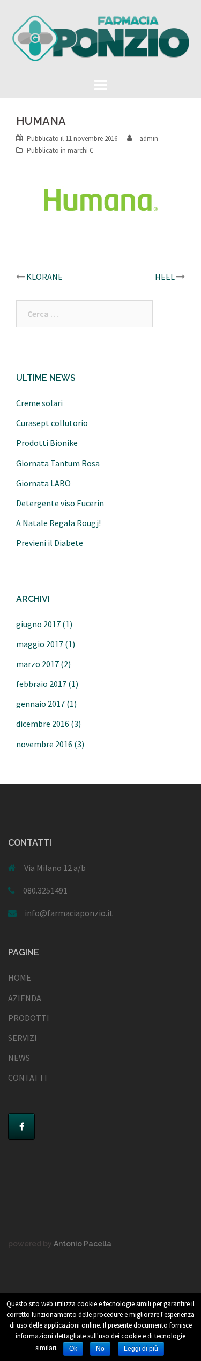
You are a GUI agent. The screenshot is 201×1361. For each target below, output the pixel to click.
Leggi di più (141, 1348)
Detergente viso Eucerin (60, 503)
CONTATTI (27, 1077)
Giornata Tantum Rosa (58, 463)
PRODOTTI (28, 1017)
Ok (73, 1348)
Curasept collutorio (52, 422)
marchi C (81, 150)
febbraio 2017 (41, 683)
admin (148, 138)
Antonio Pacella (82, 1243)
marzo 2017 (37, 663)
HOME (19, 977)
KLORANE (44, 276)
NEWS (19, 1057)
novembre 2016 (44, 744)
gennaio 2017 (40, 703)
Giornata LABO (43, 483)
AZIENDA (24, 998)
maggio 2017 (39, 644)
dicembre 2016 (42, 723)
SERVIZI (22, 1037)
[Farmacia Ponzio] (100, 36)
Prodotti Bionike (47, 442)
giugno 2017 (38, 624)
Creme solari (39, 403)
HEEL (165, 276)
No (100, 1348)
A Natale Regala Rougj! (58, 523)
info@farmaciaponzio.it (69, 913)
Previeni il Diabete (49, 542)
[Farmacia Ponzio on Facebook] (21, 1126)
